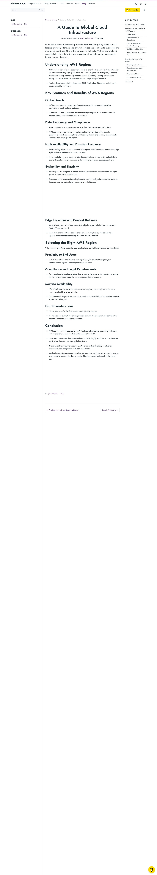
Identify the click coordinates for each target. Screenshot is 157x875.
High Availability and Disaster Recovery (134, 44)
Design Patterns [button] (50, 3)
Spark (77, 3)
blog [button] (25, 24)
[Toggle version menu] (144, 10)
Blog (84, 3)
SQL (62, 3)
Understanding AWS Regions (135, 24)
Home (47, 20)
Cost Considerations (134, 77)
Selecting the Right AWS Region (133, 60)
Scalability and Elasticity (135, 49)
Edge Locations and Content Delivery (136, 53)
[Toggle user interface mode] (145, 3)
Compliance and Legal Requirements (134, 69)
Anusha (90, 38)
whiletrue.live (18, 3)
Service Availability (133, 74)
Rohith (82, 38)
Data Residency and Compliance (133, 38)
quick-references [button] (17, 24)
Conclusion (129, 81)
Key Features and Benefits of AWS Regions (135, 29)
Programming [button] (34, 3)
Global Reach (131, 34)
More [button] (91, 3)
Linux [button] (68, 3)
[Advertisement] (26, 69)
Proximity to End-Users (134, 65)
